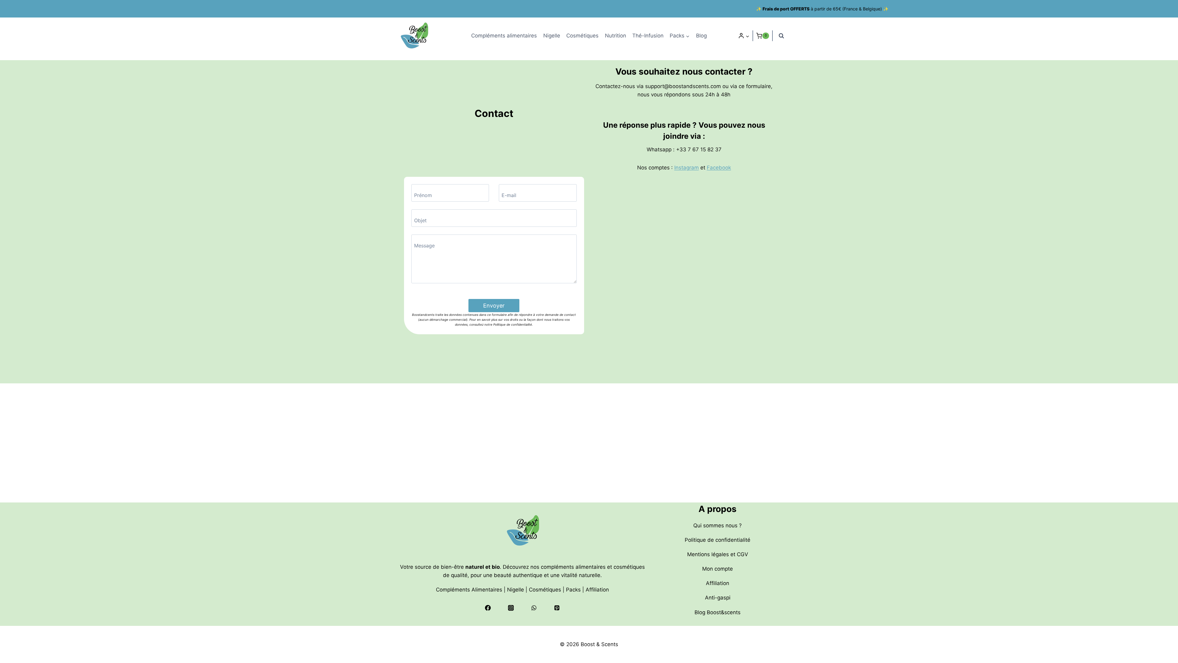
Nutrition (615, 36)
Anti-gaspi (717, 598)
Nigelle (551, 36)
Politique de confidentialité (717, 540)
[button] (747, 36)
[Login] (743, 35)
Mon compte (717, 569)
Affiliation (597, 590)
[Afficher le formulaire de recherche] (781, 35)
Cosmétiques (582, 36)
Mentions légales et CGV (717, 554)
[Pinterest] (556, 608)
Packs (573, 590)
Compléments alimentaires (504, 36)
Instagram (686, 168)
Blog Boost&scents (718, 612)
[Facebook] (488, 608)
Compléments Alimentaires (469, 590)
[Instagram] (511, 608)
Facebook (719, 168)
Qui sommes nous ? (717, 525)
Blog (701, 36)
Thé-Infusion (648, 36)
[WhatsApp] (534, 608)
